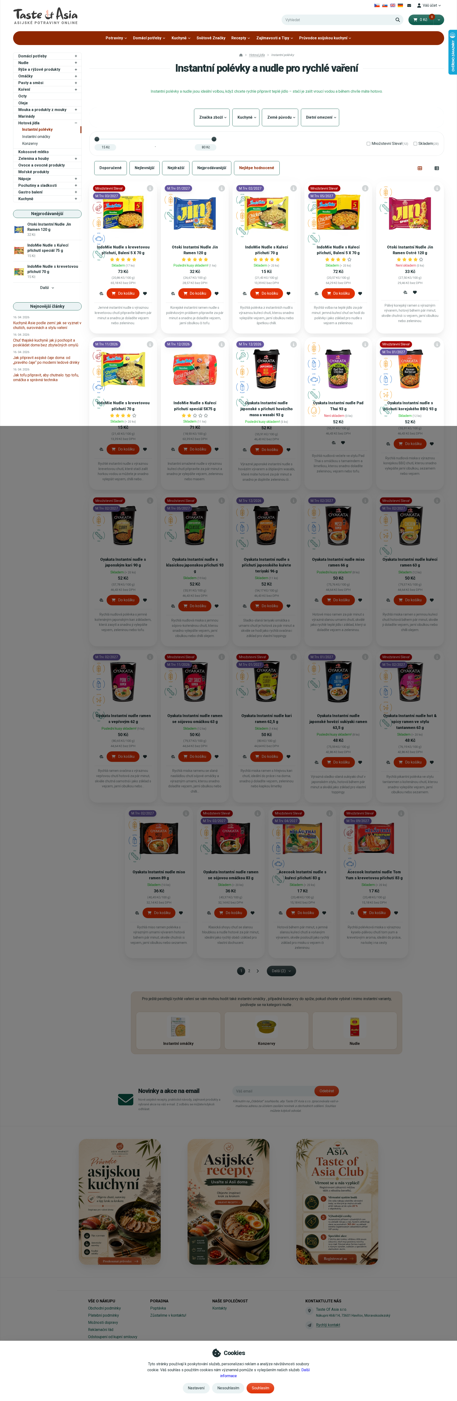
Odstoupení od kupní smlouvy (112, 1337)
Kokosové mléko (33, 152)
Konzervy (30, 143)
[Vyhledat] (397, 20)
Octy (22, 96)
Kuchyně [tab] (245, 117)
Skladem (428, 143)
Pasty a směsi (30, 83)
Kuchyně (179, 38)
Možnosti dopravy (103, 1322)
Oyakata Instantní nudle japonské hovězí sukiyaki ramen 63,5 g (338, 721)
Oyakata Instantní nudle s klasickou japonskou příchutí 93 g (195, 565)
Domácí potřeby (147, 38)
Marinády (26, 116)
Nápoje (24, 179)
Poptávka (158, 1308)
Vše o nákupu (101, 1301)
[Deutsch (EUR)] (400, 5)
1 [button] (242, 972)
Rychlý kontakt (328, 1325)
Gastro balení (30, 192)
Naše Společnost (230, 1301)
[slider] (96, 139)
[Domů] (45, 15)
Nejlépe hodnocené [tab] (256, 168)
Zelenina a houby (33, 158)
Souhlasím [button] (260, 1388)
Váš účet (430, 5)
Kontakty (219, 1308)
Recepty (238, 38)
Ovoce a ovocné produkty (41, 165)
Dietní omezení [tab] (320, 117)
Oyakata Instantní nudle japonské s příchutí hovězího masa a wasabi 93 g (266, 409)
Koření (24, 89)
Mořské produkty (33, 172)
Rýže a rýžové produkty (39, 69)
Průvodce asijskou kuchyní (323, 38)
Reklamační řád (100, 1329)
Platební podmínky (103, 1315)
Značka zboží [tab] (212, 117)
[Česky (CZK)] (377, 5)
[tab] (420, 168)
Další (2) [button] (279, 971)
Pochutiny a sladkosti (37, 185)
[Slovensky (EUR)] (385, 5)
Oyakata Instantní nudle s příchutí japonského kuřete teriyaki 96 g (266, 565)
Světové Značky (211, 38)
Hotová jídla (29, 123)
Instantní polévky (37, 129)
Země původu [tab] (280, 117)
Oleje (23, 103)
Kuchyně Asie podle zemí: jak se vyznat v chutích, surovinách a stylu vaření (47, 325)
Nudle (23, 63)
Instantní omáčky (36, 136)
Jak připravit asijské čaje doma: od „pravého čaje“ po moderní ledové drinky (46, 360)
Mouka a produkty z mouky (42, 109)
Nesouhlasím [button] (228, 1388)
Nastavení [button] (196, 1388)
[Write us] (309, 1325)
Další (44, 287)
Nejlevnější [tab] (144, 168)
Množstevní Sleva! (390, 143)
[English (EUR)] (393, 5)
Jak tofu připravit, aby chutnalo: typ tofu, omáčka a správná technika (46, 377)
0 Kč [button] (426, 19)
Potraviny (114, 38)
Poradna (159, 1301)
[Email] (409, 5)
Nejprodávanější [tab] (211, 168)
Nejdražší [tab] (176, 168)
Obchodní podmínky (104, 1308)
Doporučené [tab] (110, 168)
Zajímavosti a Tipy (272, 38)
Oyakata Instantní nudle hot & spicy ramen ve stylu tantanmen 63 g (410, 721)
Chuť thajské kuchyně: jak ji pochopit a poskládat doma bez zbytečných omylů (45, 342)
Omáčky (25, 76)
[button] (438, 20)
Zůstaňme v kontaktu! (168, 1315)
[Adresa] (309, 1311)
